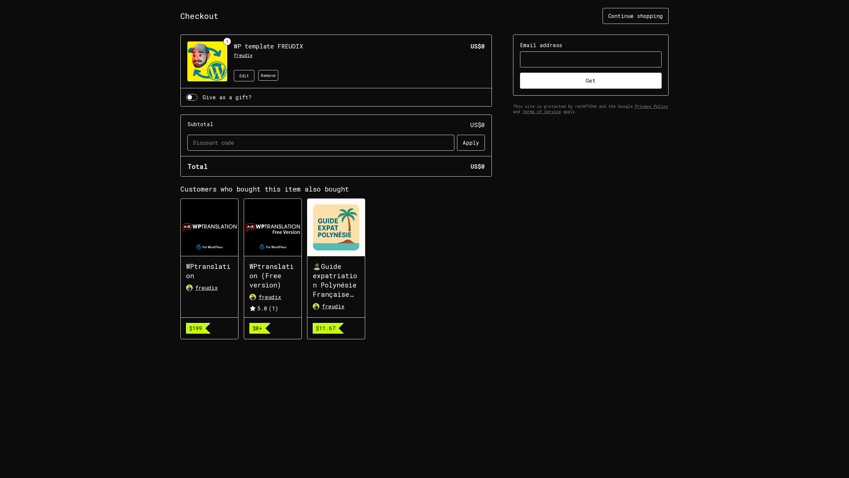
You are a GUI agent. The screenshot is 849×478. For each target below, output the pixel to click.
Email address (541, 44)
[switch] (191, 97)
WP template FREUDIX (268, 46)
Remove (268, 75)
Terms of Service (541, 111)
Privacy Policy (651, 106)
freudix (243, 55)
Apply (471, 142)
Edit (244, 75)
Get (591, 80)
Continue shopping (635, 15)
